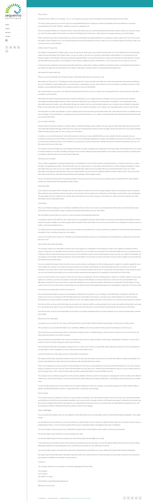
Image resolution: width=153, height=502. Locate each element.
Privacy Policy (74, 498)
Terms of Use (81, 498)
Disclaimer (88, 498)
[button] (13, 40)
